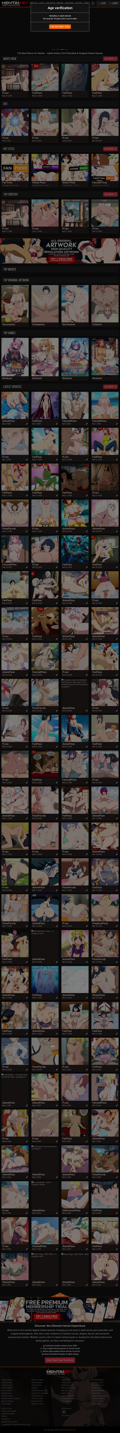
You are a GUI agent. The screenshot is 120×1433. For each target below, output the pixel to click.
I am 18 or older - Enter (60, 27)
